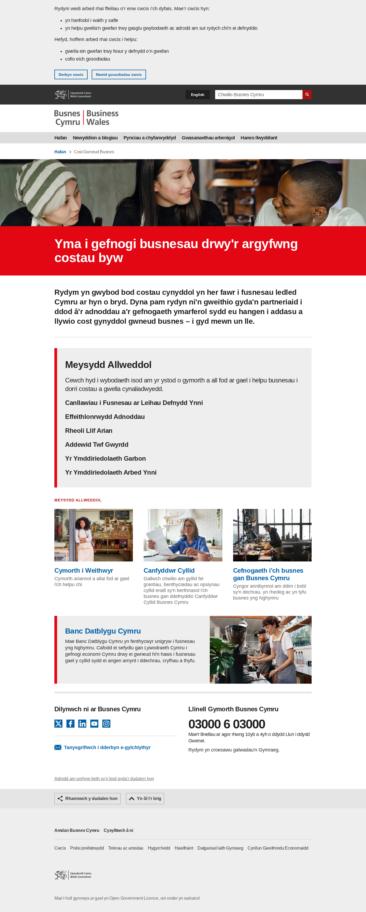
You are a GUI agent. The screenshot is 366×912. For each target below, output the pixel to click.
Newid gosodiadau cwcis (119, 74)
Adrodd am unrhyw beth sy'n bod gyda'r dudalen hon (104, 778)
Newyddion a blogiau (95, 137)
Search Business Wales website (307, 94)
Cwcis (60, 848)
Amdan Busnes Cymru (76, 830)
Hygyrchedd (159, 848)
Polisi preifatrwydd (87, 848)
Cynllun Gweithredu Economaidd (278, 848)
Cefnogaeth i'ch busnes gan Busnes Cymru (268, 574)
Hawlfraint (184, 848)
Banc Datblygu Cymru (103, 631)
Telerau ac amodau (125, 848)
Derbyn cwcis (71, 74)
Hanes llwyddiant (259, 137)
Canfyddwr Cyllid (169, 570)
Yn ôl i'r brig (149, 798)
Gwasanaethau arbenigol (208, 137)
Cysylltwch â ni (118, 830)
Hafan (60, 137)
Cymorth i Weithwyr (83, 570)
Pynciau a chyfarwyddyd (150, 137)
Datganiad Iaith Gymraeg (220, 848)
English (197, 94)
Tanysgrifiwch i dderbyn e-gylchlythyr (107, 747)
